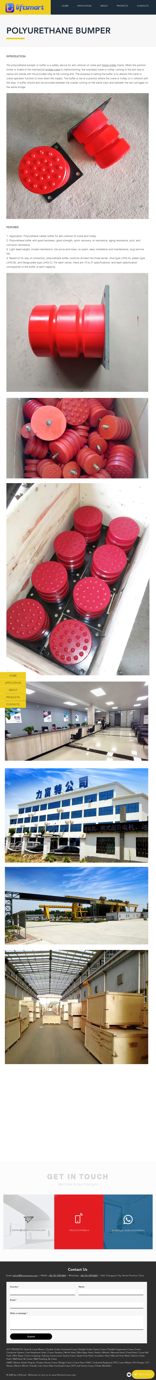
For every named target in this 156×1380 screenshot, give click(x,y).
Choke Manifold (102, 1365)
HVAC (89, 1362)
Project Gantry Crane (47, 1362)
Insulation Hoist (102, 1355)
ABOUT (13, 689)
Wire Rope (18, 1355)
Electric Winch (21, 1365)
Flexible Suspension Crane (120, 1349)
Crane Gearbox (55, 1352)
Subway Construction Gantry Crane (58, 1355)
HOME (13, 675)
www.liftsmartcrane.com (63, 1374)
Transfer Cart (36, 1365)
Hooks (98, 1352)
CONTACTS (13, 704)
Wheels (105, 1352)
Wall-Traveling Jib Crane (45, 1358)
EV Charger (138, 1362)
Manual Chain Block (120, 1355)
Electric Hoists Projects (24, 1362)
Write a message (19, 1313)
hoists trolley (109, 65)
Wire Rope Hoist (85, 1352)
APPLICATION (13, 682)
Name (81, 1287)
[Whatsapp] (128, 1219)
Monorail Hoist (118, 1352)
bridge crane (52, 69)
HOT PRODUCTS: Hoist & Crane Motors (25, 1349)
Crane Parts (78, 1362)
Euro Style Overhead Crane (57, 1365)
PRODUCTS (13, 697)
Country (14, 1287)
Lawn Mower (126, 1362)
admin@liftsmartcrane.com (25, 1275)
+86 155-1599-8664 (57, 1275)
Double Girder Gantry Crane (92, 1349)
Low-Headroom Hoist (36, 1352)
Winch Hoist (70, 1352)
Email (13, 1300)
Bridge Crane (65, 1362)
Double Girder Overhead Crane (61, 1349)
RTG (116, 1362)
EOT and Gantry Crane (83, 1365)
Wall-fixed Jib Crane (22, 1358)
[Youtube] (129, 1374)
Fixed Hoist (131, 1352)
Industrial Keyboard (102, 1362)
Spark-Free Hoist (85, 1355)
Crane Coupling (32, 1355)
